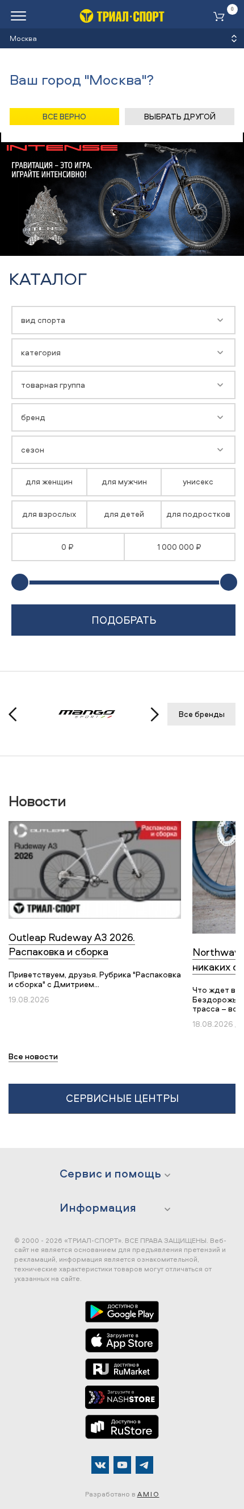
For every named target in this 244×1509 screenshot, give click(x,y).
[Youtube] (122, 1465)
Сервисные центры (122, 1098)
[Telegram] (144, 1465)
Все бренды (202, 713)
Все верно (64, 116)
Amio (148, 1494)
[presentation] (19, 714)
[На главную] (122, 15)
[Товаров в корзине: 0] (221, 17)
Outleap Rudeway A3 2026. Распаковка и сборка (72, 944)
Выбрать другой (180, 116)
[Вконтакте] (100, 1465)
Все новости (33, 1056)
